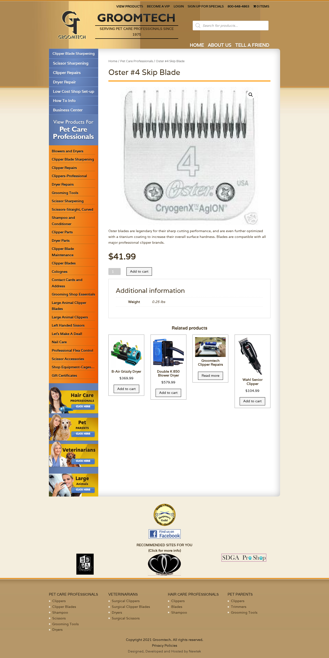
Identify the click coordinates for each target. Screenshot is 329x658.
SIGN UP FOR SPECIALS (206, 6)
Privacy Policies (164, 645)
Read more (210, 375)
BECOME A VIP (158, 6)
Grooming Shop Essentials (73, 294)
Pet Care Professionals (136, 61)
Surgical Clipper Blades (131, 606)
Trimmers (238, 606)
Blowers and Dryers (67, 151)
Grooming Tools (65, 193)
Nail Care (59, 342)
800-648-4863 (238, 6)
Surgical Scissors (126, 618)
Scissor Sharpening (70, 63)
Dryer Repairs (63, 184)
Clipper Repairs (67, 72)
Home (112, 61)
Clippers (59, 601)
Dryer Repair (64, 82)
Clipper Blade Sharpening (74, 53)
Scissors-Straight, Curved (72, 209)
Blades (176, 606)
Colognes (59, 271)
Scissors (59, 618)
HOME (197, 45)
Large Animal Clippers (70, 317)
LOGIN (179, 6)
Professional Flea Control (72, 350)
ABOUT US (219, 45)
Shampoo (60, 612)
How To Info (64, 100)
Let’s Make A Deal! (67, 334)
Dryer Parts (61, 240)
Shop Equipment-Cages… (73, 367)
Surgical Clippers (126, 601)
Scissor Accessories (68, 359)
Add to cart (139, 271)
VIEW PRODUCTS (129, 6)
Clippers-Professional (69, 176)
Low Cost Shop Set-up (73, 91)
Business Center (68, 110)
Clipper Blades (64, 263)
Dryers (57, 629)
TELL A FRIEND (252, 45)
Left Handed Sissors (68, 325)
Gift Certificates (64, 375)
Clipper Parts (62, 232)
